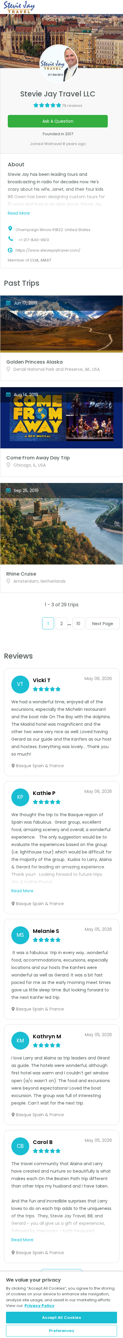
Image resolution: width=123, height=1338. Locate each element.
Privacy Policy (39, 1305)
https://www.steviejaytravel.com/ (48, 250)
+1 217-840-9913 (34, 240)
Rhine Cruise (21, 573)
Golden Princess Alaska (34, 362)
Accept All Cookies (61, 1317)
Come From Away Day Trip (38, 457)
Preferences (61, 1331)
